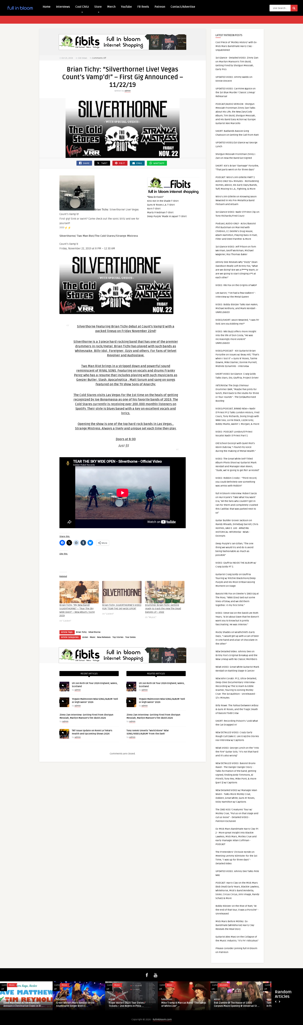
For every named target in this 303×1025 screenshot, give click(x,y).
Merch (111, 7)
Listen (85, 637)
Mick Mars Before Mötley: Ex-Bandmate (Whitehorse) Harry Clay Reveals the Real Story (235, 925)
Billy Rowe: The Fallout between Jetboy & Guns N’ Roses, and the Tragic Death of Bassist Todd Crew (237, 709)
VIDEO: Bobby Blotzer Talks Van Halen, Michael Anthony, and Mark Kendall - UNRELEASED (237, 308)
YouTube (126, 7)
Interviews (63, 7)
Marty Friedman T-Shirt (160, 212)
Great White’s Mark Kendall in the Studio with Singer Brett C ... (75, 1004)
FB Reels (143, 7)
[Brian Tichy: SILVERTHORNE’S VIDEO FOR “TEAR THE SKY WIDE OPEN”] (122, 592)
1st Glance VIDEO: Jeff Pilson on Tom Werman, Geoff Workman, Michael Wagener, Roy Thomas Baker (236, 250)
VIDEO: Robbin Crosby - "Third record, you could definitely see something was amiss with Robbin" (236, 481)
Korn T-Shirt (153, 208)
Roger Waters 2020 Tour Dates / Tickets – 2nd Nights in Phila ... (127, 1004)
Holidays (224, 985)
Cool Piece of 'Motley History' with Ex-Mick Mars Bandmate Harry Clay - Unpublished (236, 46)
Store (98, 7)
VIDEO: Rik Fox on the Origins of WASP (236, 285)
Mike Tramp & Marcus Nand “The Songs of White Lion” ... (183, 1004)
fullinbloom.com (162, 1019)
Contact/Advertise (183, 7)
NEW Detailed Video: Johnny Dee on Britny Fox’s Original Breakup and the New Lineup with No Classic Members (236, 655)
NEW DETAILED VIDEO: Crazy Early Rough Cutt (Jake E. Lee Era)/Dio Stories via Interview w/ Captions (237, 736)
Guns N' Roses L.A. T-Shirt (161, 204)
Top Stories (117, 637)
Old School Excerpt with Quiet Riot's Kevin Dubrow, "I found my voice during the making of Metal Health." (236, 447)
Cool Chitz (82, 7)
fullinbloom (61, 999)
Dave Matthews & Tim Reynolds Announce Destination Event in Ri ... (24, 1004)
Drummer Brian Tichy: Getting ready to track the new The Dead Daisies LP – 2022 (163, 609)
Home (46, 7)
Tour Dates (130, 637)
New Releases (104, 637)
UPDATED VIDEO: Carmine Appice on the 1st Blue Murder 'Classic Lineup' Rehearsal (235, 92)
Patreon (159, 7)
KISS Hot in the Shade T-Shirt (163, 200)
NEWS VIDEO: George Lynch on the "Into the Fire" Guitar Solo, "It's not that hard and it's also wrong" (237, 751)
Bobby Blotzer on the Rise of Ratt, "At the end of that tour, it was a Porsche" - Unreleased (237, 909)
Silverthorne (94, 632)
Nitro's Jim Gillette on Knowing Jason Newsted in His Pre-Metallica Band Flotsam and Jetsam (236, 200)
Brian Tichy (81, 632)
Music (92, 637)
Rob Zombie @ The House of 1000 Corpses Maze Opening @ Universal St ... (237, 1004)
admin (127, 91)
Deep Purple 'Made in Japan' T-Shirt (167, 216)
